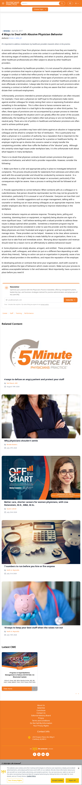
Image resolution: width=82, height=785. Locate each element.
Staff (11, 313)
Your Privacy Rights (41, 726)
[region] (41, 775)
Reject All (72, 780)
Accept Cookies (57, 780)
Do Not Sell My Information (41, 723)
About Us (41, 705)
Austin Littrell (11, 509)
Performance (29, 313)
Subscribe (69, 300)
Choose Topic (38, 9)
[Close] (78, 768)
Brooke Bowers (12, 444)
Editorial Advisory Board (41, 715)
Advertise (41, 708)
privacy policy (45, 304)
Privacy (41, 718)
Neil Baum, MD (12, 383)
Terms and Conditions (41, 720)
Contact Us (41, 713)
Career (5, 313)
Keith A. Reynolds (13, 570)
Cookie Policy (31, 776)
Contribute (41, 710)
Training (19, 313)
